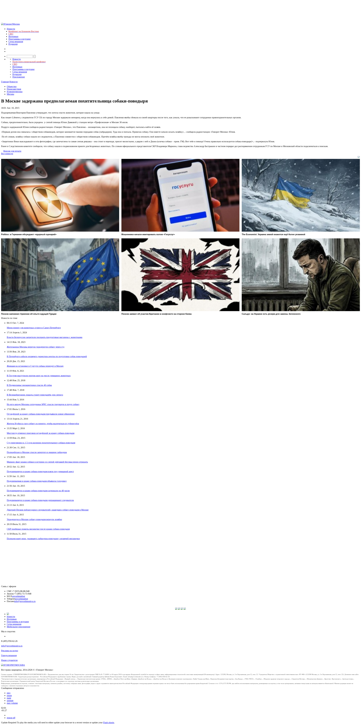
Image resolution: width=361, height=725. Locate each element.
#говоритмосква (14, 91)
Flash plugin (108, 722)
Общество (11, 86)
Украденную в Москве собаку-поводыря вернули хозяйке (34, 519)
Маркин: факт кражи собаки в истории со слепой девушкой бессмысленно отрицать (47, 462)
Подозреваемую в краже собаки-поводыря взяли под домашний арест (40, 471)
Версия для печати (12, 151)
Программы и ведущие (19, 39)
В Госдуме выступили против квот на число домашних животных (39, 375)
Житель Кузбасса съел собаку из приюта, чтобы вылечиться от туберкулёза (43, 423)
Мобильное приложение (18, 626)
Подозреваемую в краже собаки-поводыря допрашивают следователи (40, 500)
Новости (11, 29)
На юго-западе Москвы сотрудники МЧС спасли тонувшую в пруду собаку (43, 404)
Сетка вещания (15, 41)
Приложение (18, 77)
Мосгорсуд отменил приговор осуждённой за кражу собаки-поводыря (40, 433)
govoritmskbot (18, 596)
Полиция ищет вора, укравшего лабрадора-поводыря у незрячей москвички (43, 538)
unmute (10, 700)
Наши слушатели (9, 660)
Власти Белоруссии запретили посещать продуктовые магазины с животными (44, 337)
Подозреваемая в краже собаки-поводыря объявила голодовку (37, 481)
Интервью (13, 36)
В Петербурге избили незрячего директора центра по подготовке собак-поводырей (47, 356)
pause (9, 695)
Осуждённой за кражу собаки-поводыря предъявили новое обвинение (41, 414)
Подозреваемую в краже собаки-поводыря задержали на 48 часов (38, 490)
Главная (5, 81)
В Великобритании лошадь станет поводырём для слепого (35, 395)
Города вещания (9, 655)
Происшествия (14, 89)
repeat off (11, 718)
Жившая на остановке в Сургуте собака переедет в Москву (35, 366)
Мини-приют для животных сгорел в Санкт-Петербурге (34, 327)
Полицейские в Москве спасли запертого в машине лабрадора (37, 452)
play (9, 693)
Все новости (7, 153)
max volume (12, 703)
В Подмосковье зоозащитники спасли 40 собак (29, 385)
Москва (10, 94)
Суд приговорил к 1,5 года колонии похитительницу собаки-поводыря (41, 443)
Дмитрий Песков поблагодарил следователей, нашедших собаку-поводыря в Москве (48, 510)
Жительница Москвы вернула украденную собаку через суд (35, 347)
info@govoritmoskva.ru (25, 601)
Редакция (12, 44)
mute (9, 698)
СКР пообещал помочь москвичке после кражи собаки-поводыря (38, 529)
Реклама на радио (9, 650)
